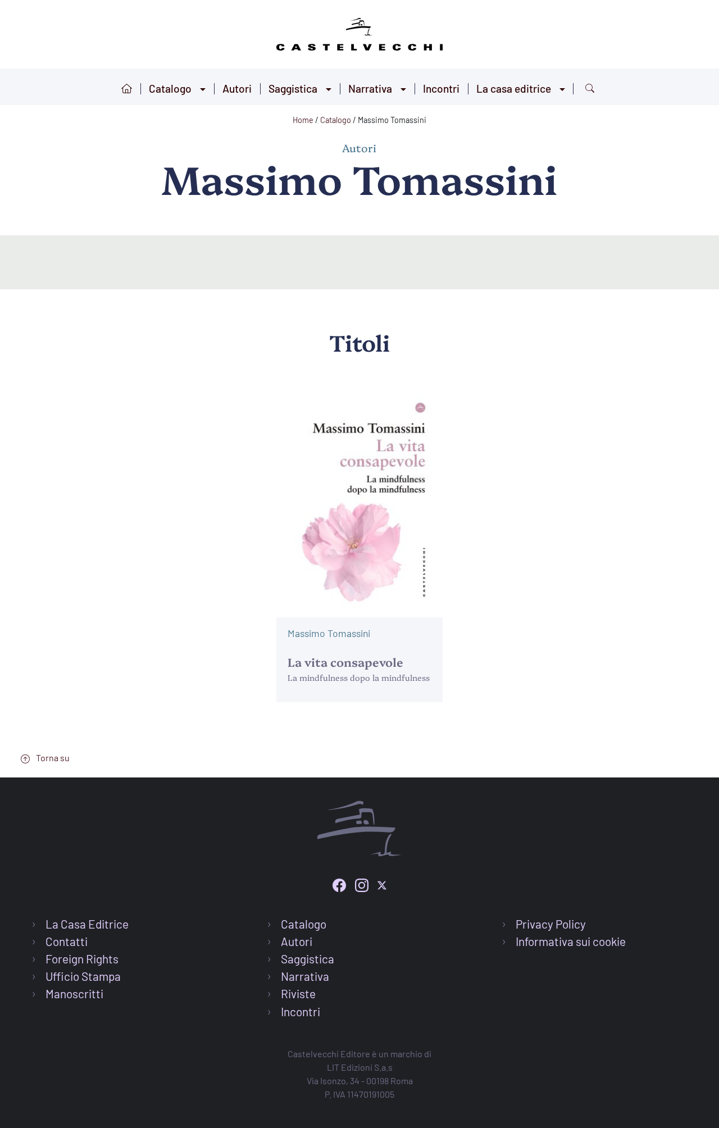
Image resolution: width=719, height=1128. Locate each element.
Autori (237, 88)
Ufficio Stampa (83, 976)
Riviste (298, 993)
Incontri (441, 88)
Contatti (66, 941)
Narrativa (370, 88)
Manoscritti (74, 993)
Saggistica (293, 88)
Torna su (52, 757)
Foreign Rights (82, 959)
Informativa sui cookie (571, 941)
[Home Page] (359, 32)
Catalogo (170, 88)
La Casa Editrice (87, 924)
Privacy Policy (551, 924)
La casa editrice (513, 88)
